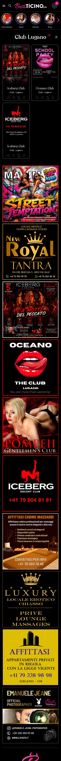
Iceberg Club (16, 88)
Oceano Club (45, 88)
